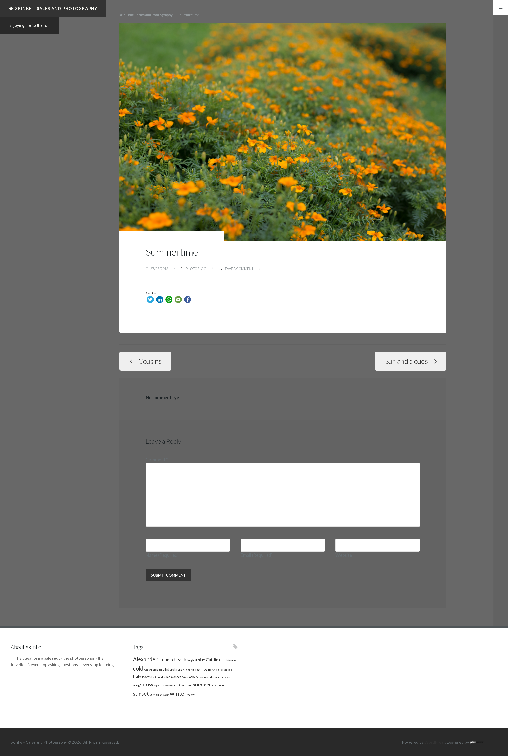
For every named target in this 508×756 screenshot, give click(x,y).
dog (160, 669)
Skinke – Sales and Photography (56, 8)
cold (138, 668)
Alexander (145, 659)
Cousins (150, 361)
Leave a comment (238, 269)
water (166, 694)
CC (221, 660)
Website (343, 555)
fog (192, 669)
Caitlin (212, 659)
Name (162, 555)
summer (202, 684)
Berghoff (192, 660)
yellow (191, 694)
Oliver (185, 677)
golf (218, 669)
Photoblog (196, 269)
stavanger (184, 685)
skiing (136, 685)
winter (178, 693)
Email (257, 555)
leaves (146, 677)
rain (217, 677)
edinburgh (169, 669)
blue (201, 660)
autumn (165, 659)
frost (197, 669)
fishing (186, 669)
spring (159, 685)
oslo (192, 677)
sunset (141, 693)
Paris (198, 677)
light (153, 677)
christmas (230, 660)
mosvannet (173, 677)
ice (230, 669)
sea (229, 677)
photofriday (208, 677)
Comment (157, 459)
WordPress (434, 742)
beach (180, 659)
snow (146, 684)
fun (213, 669)
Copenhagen (151, 669)
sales (223, 677)
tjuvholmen (156, 694)
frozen (206, 669)
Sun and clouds (406, 361)
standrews (171, 685)
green (224, 669)
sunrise (218, 685)
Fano (179, 669)
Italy (137, 676)
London (161, 677)
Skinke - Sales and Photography (148, 15)
